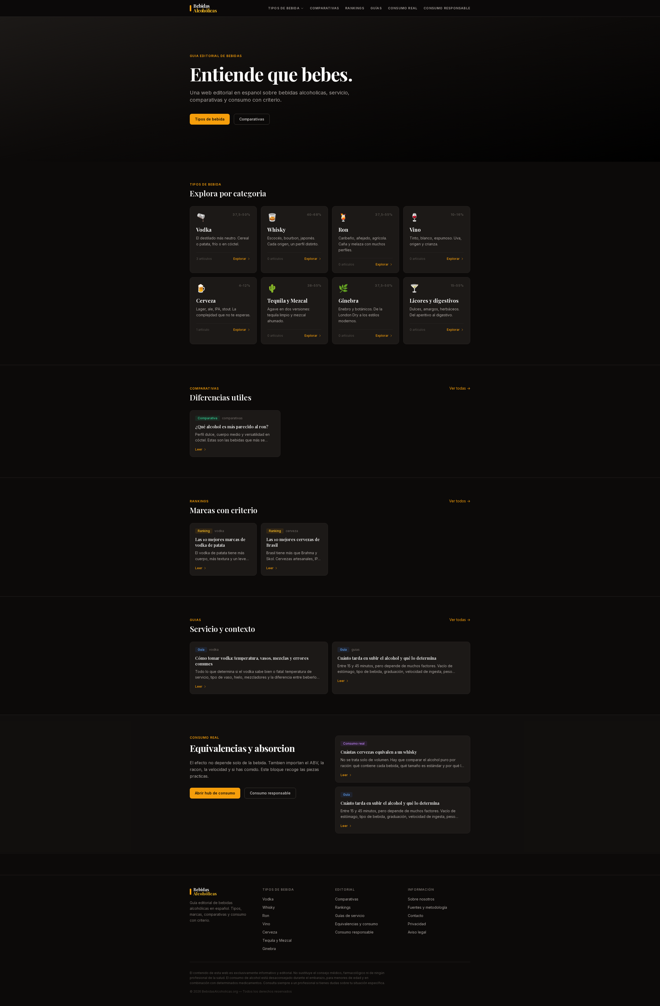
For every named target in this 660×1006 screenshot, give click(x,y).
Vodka (268, 899)
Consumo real (402, 8)
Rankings (354, 8)
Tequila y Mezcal (277, 940)
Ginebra (269, 948)
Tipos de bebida (284, 8)
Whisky (268, 907)
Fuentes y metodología (427, 907)
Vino (266, 924)
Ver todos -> (459, 501)
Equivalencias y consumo (356, 924)
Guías (376, 8)
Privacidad (417, 924)
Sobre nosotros (421, 899)
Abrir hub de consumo (215, 793)
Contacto (415, 915)
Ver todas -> (459, 388)
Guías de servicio (350, 915)
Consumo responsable (447, 8)
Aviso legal (417, 932)
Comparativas (324, 8)
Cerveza (269, 932)
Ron (265, 915)
